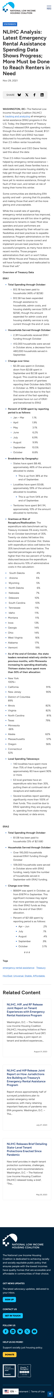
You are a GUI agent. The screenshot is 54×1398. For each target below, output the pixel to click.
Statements (10, 24)
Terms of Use (38, 1391)
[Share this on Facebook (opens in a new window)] (34, 94)
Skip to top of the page (50, 1394)
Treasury (41, 967)
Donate (9, 1354)
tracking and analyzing (17, 116)
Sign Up (9, 1299)
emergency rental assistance (18, 967)
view (27, 1028)
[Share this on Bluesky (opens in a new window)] (19, 94)
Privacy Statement (18, 1391)
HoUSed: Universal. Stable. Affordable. (24, 975)
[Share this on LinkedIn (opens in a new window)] (42, 94)
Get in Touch (13, 1315)
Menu (49, 9)
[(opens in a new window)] (6, 1331)
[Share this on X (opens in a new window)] (26, 94)
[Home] (19, 8)
